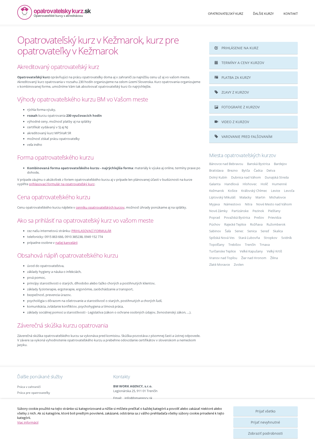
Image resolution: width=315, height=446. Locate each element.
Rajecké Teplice (235, 224)
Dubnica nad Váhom (246, 177)
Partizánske (240, 211)
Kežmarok (216, 190)
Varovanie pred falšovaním (246, 136)
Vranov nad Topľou (223, 258)
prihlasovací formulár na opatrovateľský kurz (61, 184)
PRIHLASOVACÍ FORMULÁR (91, 231)
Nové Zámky (218, 211)
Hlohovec (250, 184)
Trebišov (234, 244)
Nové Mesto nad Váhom (274, 204)
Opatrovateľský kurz (225, 13)
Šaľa (228, 231)
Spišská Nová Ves (222, 237)
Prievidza (274, 217)
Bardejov (280, 164)
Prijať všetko (265, 411)
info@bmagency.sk (138, 398)
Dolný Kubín (218, 177)
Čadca (258, 170)
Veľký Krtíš (274, 251)
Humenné (279, 184)
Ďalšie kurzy (263, 13)
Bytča (246, 170)
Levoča (289, 190)
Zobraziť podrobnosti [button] (265, 433)
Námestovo (232, 204)
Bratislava (216, 170)
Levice (275, 190)
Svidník (286, 237)
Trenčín (250, 244)
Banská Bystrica (258, 164)
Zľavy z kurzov (234, 92)
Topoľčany (216, 244)
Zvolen (239, 264)
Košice (232, 190)
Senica (252, 231)
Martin (260, 197)
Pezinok (258, 211)
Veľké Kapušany (251, 251)
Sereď (265, 231)
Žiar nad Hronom (253, 258)
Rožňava (256, 224)
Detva (271, 170)
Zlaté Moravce (219, 264)
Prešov (259, 217)
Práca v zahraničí (29, 387)
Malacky (245, 197)
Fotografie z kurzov (240, 107)
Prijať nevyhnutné (265, 422)
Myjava (214, 204)
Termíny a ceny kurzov (242, 62)
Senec (239, 231)
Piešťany (274, 211)
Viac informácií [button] (27, 422)
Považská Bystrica (237, 217)
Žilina (274, 258)
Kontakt (291, 13)
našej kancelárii (66, 242)
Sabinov (215, 231)
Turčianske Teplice (222, 251)
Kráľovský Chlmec (254, 190)
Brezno (232, 170)
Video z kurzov (234, 121)
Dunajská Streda (277, 177)
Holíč (264, 184)
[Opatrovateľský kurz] (61, 12)
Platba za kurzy (235, 77)
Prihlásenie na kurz (239, 48)
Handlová (231, 184)
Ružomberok (276, 224)
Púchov (214, 224)
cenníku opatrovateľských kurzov (100, 207)
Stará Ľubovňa (249, 237)
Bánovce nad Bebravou (226, 164)
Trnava (265, 244)
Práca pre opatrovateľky (33, 393)
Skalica (278, 231)
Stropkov (270, 237)
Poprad (214, 217)
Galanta (214, 184)
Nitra (248, 204)
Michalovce (277, 197)
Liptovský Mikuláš (222, 197)
